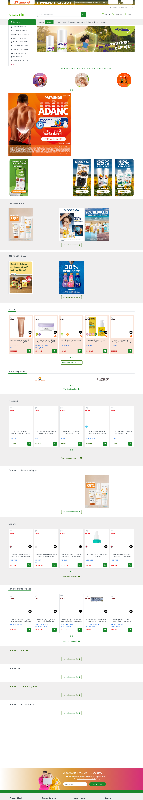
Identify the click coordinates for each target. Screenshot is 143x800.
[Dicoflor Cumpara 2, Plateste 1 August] (71, 491)
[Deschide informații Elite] (12, 319)
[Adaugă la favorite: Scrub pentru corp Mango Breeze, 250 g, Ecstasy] (61, 408)
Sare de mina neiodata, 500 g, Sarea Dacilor (71, 341)
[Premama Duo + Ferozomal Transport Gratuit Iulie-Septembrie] (20, 773)
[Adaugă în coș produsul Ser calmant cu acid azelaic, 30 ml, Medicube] (105, 565)
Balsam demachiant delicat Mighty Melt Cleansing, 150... (46, 341)
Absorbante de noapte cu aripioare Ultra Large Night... (20, 432)
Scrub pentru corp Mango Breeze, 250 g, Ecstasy (71, 432)
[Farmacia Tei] (16, 14)
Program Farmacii (112, 7)
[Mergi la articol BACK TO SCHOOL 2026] (105, 69)
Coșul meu (118, 14)
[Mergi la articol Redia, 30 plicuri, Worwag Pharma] (102, 69)
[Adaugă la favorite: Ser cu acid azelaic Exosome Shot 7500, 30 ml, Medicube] (11, 531)
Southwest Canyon (41, 626)
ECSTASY (38, 438)
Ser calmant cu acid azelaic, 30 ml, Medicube (96, 555)
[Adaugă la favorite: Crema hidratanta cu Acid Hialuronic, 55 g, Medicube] (112, 531)
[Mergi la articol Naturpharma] (82, 69)
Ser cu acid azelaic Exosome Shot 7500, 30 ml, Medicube (20, 555)
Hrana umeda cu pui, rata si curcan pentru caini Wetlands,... (20, 620)
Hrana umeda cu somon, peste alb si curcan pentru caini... (96, 620)
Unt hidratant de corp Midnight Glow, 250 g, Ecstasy (46, 432)
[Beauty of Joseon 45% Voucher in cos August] (46, 671)
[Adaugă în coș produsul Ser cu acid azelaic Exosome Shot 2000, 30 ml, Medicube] (80, 565)
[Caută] (83, 14)
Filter (11, 348)
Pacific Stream (90, 626)
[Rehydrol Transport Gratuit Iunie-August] (97, 774)
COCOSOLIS (14, 346)
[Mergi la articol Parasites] (62, 69)
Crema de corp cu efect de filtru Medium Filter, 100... (20, 341)
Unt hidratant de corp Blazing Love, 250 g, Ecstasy (122, 432)
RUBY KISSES (115, 346)
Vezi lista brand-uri (71, 389)
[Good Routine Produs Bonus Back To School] (103, 109)
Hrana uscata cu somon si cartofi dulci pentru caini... (122, 620)
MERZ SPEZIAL (90, 438)
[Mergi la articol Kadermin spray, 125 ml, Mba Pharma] (64, 69)
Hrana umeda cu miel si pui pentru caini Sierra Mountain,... (71, 620)
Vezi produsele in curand (70, 458)
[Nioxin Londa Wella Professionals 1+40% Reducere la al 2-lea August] (20, 491)
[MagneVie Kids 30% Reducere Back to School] (97, 277)
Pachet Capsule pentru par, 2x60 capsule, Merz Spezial (97, 432)
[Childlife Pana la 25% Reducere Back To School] (20, 277)
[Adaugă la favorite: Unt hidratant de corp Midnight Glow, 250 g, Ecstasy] (36, 408)
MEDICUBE (13, 560)
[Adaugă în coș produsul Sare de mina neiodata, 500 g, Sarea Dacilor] (80, 351)
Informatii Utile (123, 7)
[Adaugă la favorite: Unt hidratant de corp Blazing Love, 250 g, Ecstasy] (112, 408)
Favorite (107, 14)
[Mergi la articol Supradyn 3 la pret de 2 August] (79, 69)
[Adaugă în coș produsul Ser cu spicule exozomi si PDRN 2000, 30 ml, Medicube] (54, 565)
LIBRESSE (13, 438)
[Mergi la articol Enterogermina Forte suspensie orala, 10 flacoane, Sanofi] (74, 69)
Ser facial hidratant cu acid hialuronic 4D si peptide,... (96, 341)
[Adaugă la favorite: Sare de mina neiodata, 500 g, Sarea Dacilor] (62, 317)
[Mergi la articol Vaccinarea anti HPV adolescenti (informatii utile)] (95, 69)
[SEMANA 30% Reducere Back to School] (71, 277)
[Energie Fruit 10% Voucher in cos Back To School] (122, 277)
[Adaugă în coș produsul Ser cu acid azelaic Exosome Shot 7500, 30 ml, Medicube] (29, 565)
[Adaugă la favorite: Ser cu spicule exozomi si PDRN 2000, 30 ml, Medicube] (36, 531)
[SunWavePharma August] (119, 140)
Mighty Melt (39, 348)
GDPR (132, 7)
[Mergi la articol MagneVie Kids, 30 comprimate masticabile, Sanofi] (72, 69)
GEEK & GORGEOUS (41, 346)
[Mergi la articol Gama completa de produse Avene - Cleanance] (92, 69)
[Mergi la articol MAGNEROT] (97, 69)
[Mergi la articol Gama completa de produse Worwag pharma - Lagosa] (77, 69)
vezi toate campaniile (70, 245)
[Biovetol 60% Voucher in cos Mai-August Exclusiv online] (58, 722)
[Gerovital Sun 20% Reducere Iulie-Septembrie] (97, 224)
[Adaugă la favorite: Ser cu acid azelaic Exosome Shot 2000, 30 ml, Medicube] (61, 531)
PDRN (37, 562)
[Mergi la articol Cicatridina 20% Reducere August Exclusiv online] (84, 69)
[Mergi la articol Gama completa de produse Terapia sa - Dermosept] (90, 69)
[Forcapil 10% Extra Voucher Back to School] (97, 671)
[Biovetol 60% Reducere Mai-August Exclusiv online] (33, 722)
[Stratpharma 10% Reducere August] (46, 491)
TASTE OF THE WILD (16, 624)
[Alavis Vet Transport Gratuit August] (84, 722)
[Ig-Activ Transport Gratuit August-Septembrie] (46, 773)
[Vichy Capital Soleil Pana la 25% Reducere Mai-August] (122, 224)
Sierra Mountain (66, 626)
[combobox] (59, 14)
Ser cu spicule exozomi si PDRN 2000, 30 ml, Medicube (46, 555)
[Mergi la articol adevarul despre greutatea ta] (110, 69)
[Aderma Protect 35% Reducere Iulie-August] (20, 224)
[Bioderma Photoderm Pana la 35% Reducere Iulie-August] (71, 224)
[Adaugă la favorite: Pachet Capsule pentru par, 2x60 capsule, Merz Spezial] (87, 408)
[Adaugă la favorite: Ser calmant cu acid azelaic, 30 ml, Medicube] (87, 531)
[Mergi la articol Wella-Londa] (107, 69)
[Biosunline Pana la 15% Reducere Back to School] (46, 277)
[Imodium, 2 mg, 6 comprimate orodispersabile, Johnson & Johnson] (87, 140)
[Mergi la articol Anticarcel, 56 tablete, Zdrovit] (69, 69)
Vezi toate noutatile (70, 577)
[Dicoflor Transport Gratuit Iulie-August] (122, 773)
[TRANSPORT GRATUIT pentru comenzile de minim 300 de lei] (71, 2)
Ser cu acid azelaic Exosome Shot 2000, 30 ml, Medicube (71, 555)
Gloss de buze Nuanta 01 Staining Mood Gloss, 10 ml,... (122, 341)
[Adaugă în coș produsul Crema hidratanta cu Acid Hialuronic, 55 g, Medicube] (130, 565)
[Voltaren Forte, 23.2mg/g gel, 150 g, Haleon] (39, 124)
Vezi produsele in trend (70, 362)
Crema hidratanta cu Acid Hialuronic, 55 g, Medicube (122, 555)
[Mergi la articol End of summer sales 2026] (67, 69)
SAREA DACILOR (66, 346)
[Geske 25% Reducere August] (122, 491)
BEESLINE (89, 346)
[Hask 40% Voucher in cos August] (20, 671)
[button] (29, 444)
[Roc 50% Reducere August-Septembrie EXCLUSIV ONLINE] (46, 224)
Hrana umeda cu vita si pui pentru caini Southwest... (46, 620)
